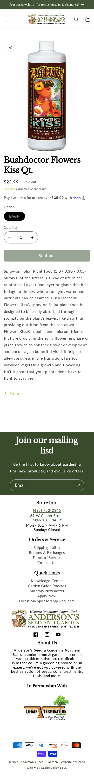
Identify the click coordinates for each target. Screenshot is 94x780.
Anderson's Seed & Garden (39, 761)
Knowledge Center (47, 580)
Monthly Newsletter (47, 591)
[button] (6, 19)
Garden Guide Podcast (47, 586)
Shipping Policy (47, 547)
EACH (17, 217)
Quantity (11, 227)
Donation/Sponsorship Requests (47, 601)
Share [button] (14, 393)
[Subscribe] (78, 485)
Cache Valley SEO (53, 767)
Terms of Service (47, 557)
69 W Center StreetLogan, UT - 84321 (47, 517)
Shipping (9, 189)
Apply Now (47, 596)
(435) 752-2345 (47, 510)
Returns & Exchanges (47, 552)
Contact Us (46, 562)
